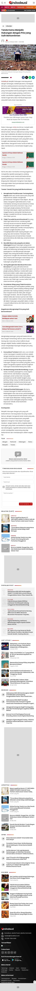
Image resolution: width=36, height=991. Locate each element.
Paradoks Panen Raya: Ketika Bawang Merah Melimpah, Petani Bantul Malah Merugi (19, 845)
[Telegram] (33, 77)
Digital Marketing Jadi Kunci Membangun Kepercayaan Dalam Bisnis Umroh (19, 622)
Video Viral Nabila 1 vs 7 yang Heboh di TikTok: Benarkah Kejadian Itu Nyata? (22, 654)
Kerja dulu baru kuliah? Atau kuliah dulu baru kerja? (19, 838)
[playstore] (16, 961)
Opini (17, 968)
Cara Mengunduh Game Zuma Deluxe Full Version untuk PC (12, 328)
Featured (13, 442)
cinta (14, 127)
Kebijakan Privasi (6, 980)
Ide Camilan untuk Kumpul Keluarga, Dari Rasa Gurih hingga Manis (22, 877)
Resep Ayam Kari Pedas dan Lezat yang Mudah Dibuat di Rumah (21, 904)
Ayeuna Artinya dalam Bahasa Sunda (12, 154)
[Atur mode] (5, 2)
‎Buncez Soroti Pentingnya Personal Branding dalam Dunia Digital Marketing (20, 715)
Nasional (4, 972)
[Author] (2, 41)
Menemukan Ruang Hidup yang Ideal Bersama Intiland (22, 663)
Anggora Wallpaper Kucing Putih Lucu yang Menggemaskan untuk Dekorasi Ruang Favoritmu (21, 895)
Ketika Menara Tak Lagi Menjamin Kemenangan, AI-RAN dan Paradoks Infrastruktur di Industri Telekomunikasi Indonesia (19, 852)
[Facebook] (23, 77)
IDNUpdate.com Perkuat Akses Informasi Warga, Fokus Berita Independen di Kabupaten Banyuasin (20, 646)
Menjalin (5, 445)
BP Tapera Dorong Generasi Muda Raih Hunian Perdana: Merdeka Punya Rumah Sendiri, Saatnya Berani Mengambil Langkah (20, 632)
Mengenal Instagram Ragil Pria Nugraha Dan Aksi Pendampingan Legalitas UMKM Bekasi (20, 708)
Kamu (30, 442)
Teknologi (20, 7)
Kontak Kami (22, 978)
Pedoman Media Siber (8, 982)
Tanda (13, 445)
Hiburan (13, 535)
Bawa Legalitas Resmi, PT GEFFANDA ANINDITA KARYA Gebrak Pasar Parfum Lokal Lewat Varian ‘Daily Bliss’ (22, 519)
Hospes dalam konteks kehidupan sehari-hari (10, 317)
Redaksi (14, 978)
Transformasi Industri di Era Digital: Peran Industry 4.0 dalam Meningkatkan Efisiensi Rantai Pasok (20, 864)
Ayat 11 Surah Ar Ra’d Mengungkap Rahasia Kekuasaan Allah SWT (17, 858)
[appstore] (6, 961)
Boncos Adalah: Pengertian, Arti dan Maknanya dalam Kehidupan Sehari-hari (22, 549)
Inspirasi (14, 525)
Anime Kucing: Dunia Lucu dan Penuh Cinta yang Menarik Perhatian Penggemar (21, 539)
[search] (2, 2)
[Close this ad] (34, 982)
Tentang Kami (5, 978)
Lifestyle (9, 26)
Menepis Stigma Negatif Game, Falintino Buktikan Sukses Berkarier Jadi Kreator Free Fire (20, 721)
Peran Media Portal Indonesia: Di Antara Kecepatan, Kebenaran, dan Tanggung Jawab (22, 672)
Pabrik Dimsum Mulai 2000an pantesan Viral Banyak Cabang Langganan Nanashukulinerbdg (18, 603)
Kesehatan (25, 970)
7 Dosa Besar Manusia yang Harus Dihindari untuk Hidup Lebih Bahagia (22, 529)
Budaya (13, 545)
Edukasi (11, 968)
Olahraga (4, 970)
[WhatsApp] (29, 77)
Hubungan (22, 442)
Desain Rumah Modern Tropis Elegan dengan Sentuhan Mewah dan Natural (22, 826)
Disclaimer (16, 980)
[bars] (33, 3)
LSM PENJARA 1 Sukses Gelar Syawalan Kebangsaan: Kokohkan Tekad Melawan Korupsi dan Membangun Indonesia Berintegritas (21, 683)
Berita (7, 7)
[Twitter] (26, 77)
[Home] (2, 7)
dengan (4, 442)
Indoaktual (4, 81)
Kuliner (11, 970)
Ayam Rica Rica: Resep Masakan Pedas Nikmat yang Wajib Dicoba (21, 913)
